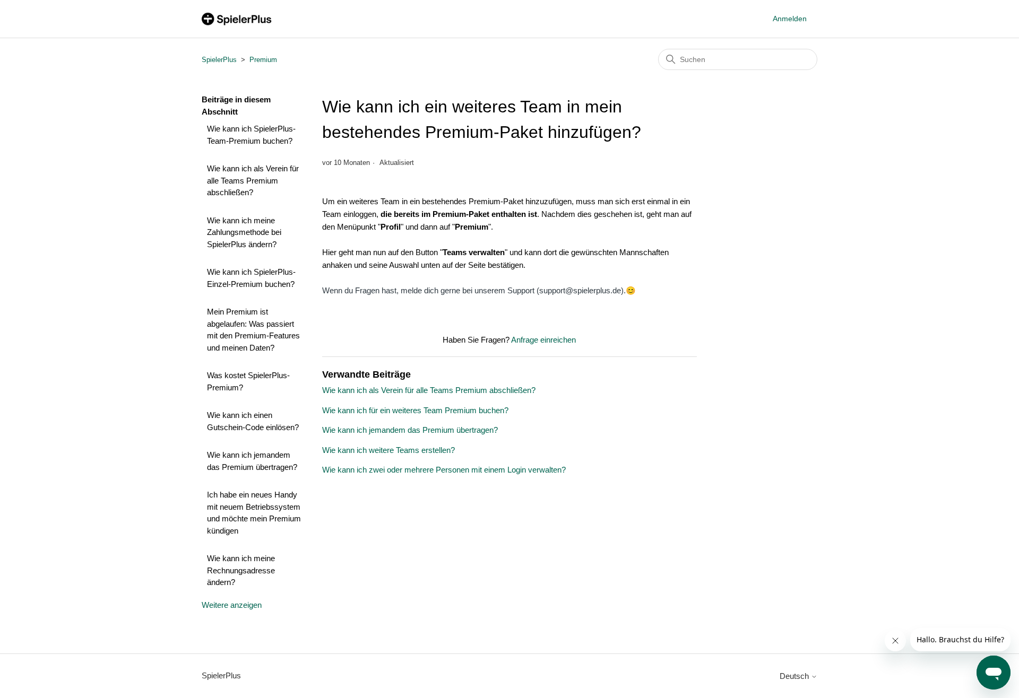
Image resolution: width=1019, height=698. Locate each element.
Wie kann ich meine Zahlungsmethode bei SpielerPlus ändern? (244, 232)
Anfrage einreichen (543, 339)
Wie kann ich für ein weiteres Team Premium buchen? (415, 410)
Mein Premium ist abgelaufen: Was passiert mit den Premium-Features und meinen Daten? (253, 329)
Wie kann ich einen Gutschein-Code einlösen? (253, 421)
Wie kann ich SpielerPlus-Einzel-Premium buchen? (251, 278)
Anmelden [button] (790, 18)
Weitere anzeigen (232, 604)
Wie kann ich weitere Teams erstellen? (388, 450)
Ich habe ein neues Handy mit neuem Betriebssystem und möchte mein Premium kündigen (254, 512)
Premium (263, 60)
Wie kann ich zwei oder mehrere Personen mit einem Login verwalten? (444, 469)
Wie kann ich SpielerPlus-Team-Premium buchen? (251, 134)
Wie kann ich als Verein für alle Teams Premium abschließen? (253, 180)
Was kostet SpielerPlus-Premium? (248, 381)
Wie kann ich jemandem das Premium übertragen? (252, 461)
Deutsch (795, 675)
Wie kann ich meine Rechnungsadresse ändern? (241, 570)
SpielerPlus (219, 60)
